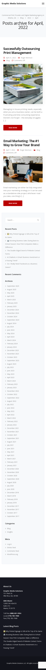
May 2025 (10, 293)
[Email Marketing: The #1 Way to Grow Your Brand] (23, 170)
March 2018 (11, 496)
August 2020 (11, 482)
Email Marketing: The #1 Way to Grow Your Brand (21, 143)
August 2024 (11, 323)
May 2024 (10, 333)
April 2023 (10, 377)
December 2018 (13, 492)
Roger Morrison (26, 58)
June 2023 (10, 371)
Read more (13, 128)
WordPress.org (12, 554)
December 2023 (13, 350)
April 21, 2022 (11, 58)
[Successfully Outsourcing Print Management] (23, 85)
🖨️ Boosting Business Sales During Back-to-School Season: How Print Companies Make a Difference (22, 244)
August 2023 (11, 364)
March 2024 (11, 340)
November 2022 (13, 391)
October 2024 (12, 316)
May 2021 (10, 452)
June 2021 (10, 448)
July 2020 (10, 486)
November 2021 (13, 432)
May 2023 (10, 374)
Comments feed (13, 551)
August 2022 (11, 401)
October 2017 (12, 513)
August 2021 (11, 442)
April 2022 (10, 415)
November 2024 (13, 313)
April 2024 (10, 337)
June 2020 (10, 489)
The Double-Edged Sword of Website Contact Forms (22, 641)
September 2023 (13, 360)
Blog (8, 60)
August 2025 (11, 289)
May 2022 (10, 411)
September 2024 (13, 320)
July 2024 (10, 327)
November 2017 (13, 509)
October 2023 (12, 357)
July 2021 (10, 445)
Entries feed (11, 547)
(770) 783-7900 (13, 616)
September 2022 (13, 398)
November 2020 (13, 472)
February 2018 (12, 499)
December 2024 (13, 310)
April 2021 (10, 455)
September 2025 (13, 286)
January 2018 (12, 503)
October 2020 (12, 476)
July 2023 (10, 367)
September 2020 (13, 479)
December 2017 (13, 506)
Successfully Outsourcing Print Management (21, 51)
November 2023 (13, 354)
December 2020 (13, 469)
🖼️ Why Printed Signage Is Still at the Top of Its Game (22, 631)
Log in (9, 544)
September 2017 (13, 516)
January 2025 (12, 306)
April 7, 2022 (10, 150)
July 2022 (10, 404)
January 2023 (12, 387)
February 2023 (12, 384)
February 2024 (12, 344)
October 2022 (12, 394)
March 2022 (11, 418)
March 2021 (11, 459)
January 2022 (12, 425)
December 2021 (13, 428)
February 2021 (12, 462)
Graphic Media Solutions (14, 3)
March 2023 (11, 381)
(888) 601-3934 (15, 613)
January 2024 (12, 347)
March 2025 (11, 300)
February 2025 (12, 303)
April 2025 (10, 296)
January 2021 (12, 465)
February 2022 (12, 421)
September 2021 (13, 438)
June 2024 (10, 330)
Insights (10, 532)
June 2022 (10, 408)
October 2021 (12, 435)
